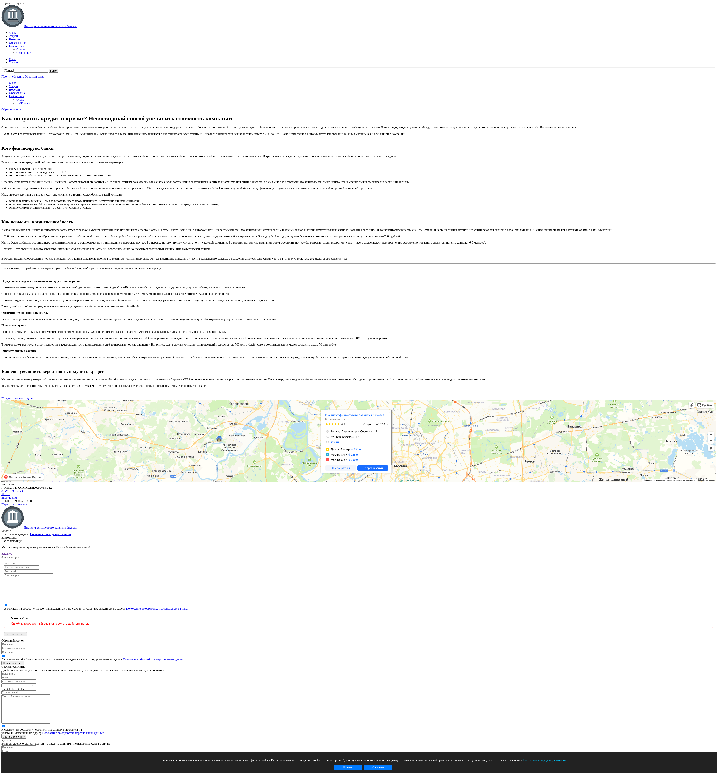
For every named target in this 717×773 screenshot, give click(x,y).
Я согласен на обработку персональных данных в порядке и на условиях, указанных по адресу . (96, 608)
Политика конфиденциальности (50, 534)
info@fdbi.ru (9, 497)
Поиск (8, 70)
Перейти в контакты (14, 504)
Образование (17, 42)
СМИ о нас (23, 52)
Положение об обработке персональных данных (157, 608)
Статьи (20, 49)
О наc (12, 32)
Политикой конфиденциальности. (545, 760)
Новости (14, 39)
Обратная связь (34, 76)
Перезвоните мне (15, 634)
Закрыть (6, 553)
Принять (347, 767)
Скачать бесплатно (14, 736)
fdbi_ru (5, 494)
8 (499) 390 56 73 (12, 490)
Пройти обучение (12, 76)
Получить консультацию (17, 398)
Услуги (13, 36)
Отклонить (378, 767)
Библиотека (16, 46)
